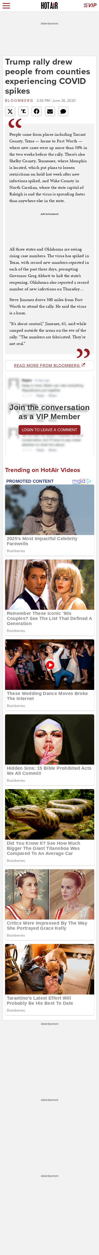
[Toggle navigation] (6, 5)
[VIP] (90, 5)
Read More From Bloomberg (47, 365)
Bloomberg (20, 100)
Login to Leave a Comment (49, 429)
